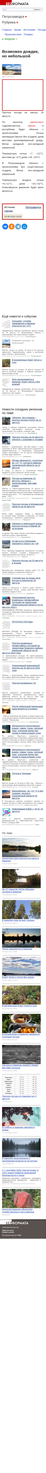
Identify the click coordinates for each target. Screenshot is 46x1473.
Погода (42, 29)
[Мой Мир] (24, 226)
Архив (17, 29)
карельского (37, 122)
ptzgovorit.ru (11, 77)
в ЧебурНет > (9, 39)
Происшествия (13, 34)
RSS (19, 1235)
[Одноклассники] (12, 226)
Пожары (28, 34)
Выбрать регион (8, 1232)
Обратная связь (8, 1230)
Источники (29, 29)
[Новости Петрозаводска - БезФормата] (14, 3)
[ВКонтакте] (5, 226)
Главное (7, 29)
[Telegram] (18, 226)
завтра (31, 125)
